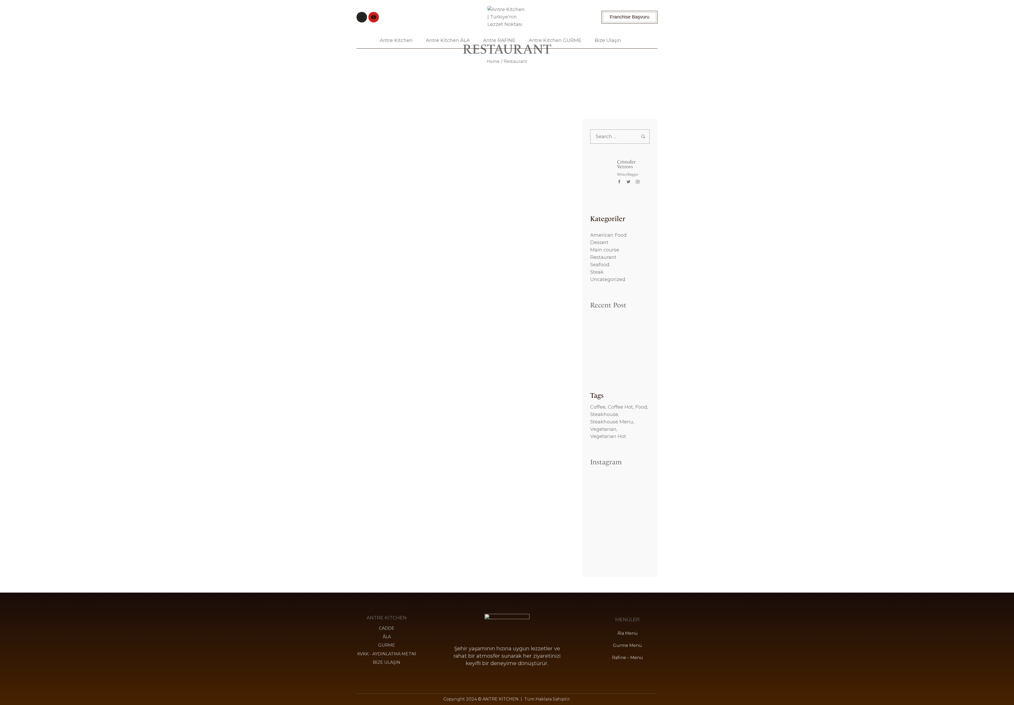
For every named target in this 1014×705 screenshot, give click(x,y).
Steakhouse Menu (611, 422)
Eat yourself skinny (462, 332)
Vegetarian (603, 429)
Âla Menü (627, 633)
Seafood (599, 265)
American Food (608, 235)
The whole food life (462, 502)
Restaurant (603, 257)
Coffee (597, 407)
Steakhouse (604, 414)
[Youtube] (373, 17)
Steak (597, 272)
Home (493, 61)
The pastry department (461, 134)
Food (641, 407)
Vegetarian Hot (608, 436)
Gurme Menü (627, 645)
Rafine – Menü (627, 657)
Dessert (599, 242)
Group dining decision (462, 417)
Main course (604, 250)
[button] (630, 17)
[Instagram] (361, 17)
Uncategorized (607, 279)
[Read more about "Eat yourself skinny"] (461, 260)
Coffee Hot (620, 407)
